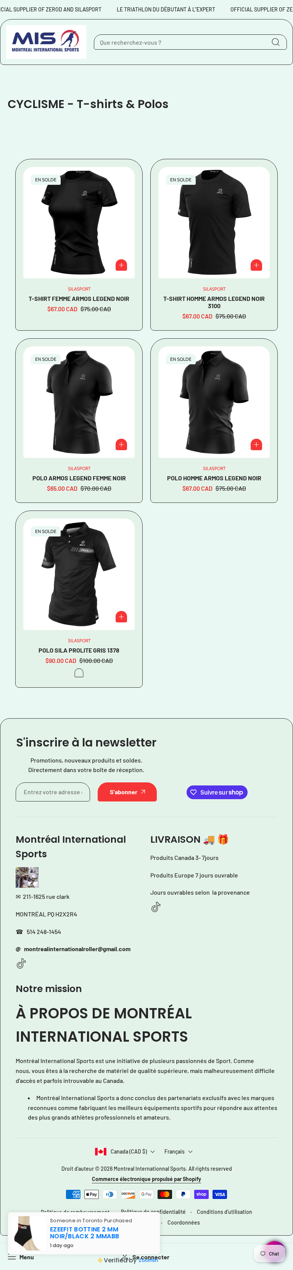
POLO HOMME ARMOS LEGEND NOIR (214, 478)
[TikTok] (21, 964)
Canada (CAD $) (129, 1151)
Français (174, 1151)
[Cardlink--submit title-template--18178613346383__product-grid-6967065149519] (214, 402)
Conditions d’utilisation (224, 1212)
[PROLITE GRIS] (79, 673)
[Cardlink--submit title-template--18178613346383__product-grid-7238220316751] (79, 402)
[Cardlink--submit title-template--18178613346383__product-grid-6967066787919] (79, 222)
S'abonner (123, 791)
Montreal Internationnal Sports (150, 1168)
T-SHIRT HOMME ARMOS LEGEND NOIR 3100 (214, 302)
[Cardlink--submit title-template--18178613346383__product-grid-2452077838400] (79, 574)
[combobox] (190, 42)
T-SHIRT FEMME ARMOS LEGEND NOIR (79, 298)
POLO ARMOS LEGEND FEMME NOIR (79, 478)
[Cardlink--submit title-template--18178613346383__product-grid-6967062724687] (214, 222)
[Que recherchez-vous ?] (275, 42)
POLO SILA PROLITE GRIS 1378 (79, 650)
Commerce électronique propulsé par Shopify (146, 1179)
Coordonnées (183, 1222)
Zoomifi (148, 1260)
